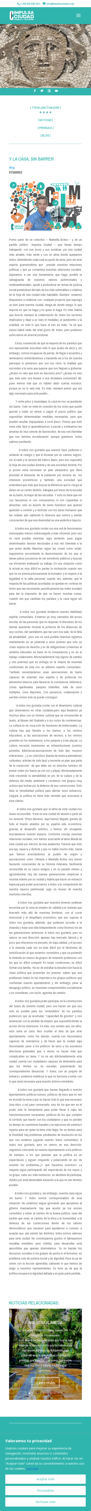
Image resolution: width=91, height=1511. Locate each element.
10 (61, 1393)
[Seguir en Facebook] (34, 91)
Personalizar (45, 1490)
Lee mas (32, 1468)
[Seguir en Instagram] (49, 91)
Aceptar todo (46, 1479)
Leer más (45, 1382)
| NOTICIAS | (45, 120)
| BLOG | (45, 135)
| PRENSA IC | (46, 128)
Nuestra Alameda (45, 1322)
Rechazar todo (46, 1502)
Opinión (59, 1330)
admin (30, 1330)
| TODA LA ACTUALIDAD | (45, 107)
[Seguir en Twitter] (42, 91)
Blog (12, 167)
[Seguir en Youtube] (56, 91)
